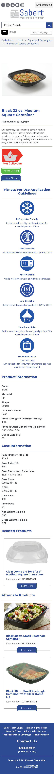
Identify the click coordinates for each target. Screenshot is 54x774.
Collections (8, 40)
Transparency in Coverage (16, 734)
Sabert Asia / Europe (34, 731)
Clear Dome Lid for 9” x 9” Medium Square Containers (25, 573)
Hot (21, 40)
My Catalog (44, 5)
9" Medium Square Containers (22, 43)
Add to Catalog (11, 170)
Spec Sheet (11, 178)
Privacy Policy (41, 734)
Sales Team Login (13, 727)
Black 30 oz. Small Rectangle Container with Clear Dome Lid (26, 694)
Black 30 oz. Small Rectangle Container (26, 637)
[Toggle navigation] (4, 32)
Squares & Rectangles (40, 40)
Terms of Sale (13, 731)
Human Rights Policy (36, 727)
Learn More (27, 586)
